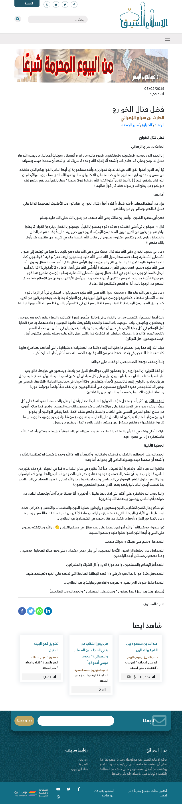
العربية (28, 3)
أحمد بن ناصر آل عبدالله (44, 657)
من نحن (83, 759)
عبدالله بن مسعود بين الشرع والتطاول (142, 646)
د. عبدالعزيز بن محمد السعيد (91, 669)
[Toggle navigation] (167, 38)
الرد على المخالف (148, 662)
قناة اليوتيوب (79, 769)
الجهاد (159, 125)
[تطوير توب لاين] (31, 792)
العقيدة (151, 667)
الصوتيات (130, 662)
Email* (76, 719)
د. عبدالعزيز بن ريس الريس (142, 657)
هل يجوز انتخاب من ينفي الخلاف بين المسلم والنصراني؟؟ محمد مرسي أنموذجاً (91, 653)
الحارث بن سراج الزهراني (142, 117)
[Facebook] (22, 611)
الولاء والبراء (89, 675)
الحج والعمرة (50, 662)
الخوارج (147, 125)
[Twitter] (31, 611)
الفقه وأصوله (33, 662)
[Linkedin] (48, 611)
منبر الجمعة (130, 125)
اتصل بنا (83, 764)
